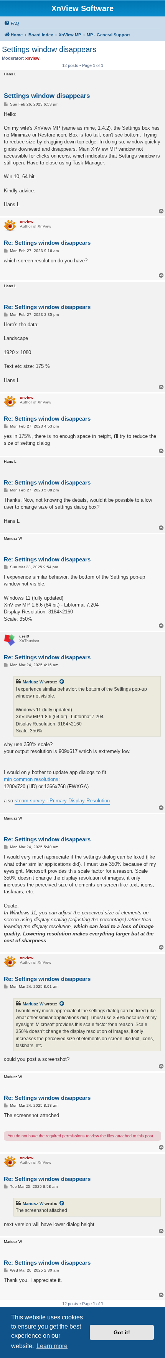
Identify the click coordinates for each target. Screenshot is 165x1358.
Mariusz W (33, 682)
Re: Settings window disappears (47, 242)
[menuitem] (11, 23)
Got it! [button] (122, 1332)
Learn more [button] (52, 1346)
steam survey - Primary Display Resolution (62, 800)
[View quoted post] (62, 681)
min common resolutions (31, 779)
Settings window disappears (49, 49)
